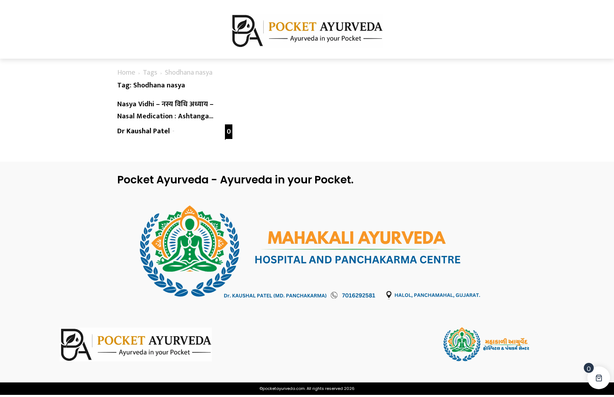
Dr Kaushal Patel (143, 131)
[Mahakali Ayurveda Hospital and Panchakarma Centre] (498, 344)
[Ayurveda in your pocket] (115, 344)
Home (126, 72)
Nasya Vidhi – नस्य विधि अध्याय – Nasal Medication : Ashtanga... (165, 110)
